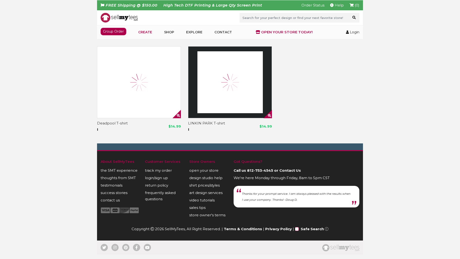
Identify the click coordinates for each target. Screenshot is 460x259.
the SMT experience (119, 170)
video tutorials (202, 200)
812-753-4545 (260, 170)
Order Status (312, 5)
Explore (194, 32)
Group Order (113, 31)
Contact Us (290, 170)
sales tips (197, 207)
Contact (223, 32)
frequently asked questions (160, 195)
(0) (356, 5)
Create (145, 32)
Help (339, 5)
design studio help (206, 178)
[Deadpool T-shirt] (139, 82)
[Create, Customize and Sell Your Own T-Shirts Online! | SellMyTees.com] (119, 17)
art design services (206, 192)
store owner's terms (207, 215)
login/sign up (156, 178)
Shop (169, 32)
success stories (114, 192)
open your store (203, 170)
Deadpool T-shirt (112, 123)
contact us (110, 200)
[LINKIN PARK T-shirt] (230, 82)
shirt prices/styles (204, 185)
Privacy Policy (278, 229)
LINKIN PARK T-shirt (206, 123)
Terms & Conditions (243, 229)
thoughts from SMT (118, 178)
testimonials (111, 185)
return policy (156, 185)
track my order (158, 170)
